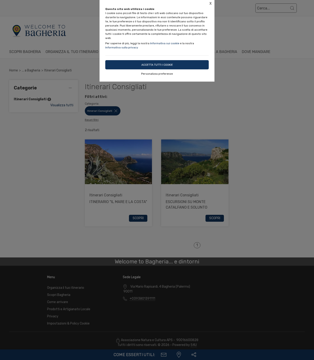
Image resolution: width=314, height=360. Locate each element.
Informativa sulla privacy (121, 47)
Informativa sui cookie (164, 43)
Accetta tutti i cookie (157, 64)
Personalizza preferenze (157, 73)
